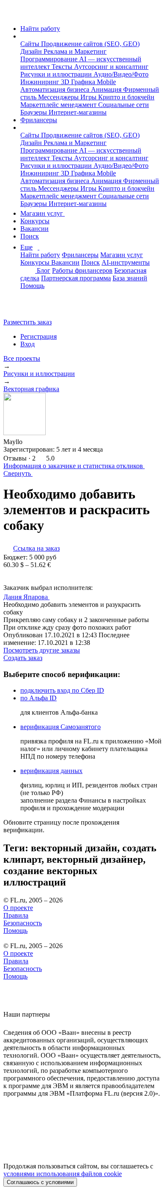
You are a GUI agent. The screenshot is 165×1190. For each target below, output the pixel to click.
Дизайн (32, 51)
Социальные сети (123, 104)
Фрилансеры (38, 119)
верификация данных (51, 770)
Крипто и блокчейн (126, 97)
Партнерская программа (76, 278)
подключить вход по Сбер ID (62, 690)
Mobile (106, 81)
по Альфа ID (38, 698)
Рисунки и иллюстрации (57, 74)
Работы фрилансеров (82, 270)
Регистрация (38, 336)
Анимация (107, 89)
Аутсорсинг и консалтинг (111, 66)
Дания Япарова (26, 596)
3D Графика (79, 81)
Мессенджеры (59, 97)
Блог (43, 270)
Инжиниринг (40, 81)
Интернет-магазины (78, 112)
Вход (27, 344)
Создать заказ (22, 657)
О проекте (18, 907)
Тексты (63, 66)
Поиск (29, 236)
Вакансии (34, 228)
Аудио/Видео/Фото (121, 74)
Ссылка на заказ (36, 548)
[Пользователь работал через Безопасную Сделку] (30, 441)
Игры (89, 97)
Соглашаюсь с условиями (40, 1182)
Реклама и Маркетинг (75, 51)
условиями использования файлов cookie (62, 1173)
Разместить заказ (27, 322)
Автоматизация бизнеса (55, 89)
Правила (15, 915)
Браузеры (34, 112)
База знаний (130, 278)
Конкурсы (35, 221)
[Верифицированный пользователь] (57, 596)
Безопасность (22, 923)
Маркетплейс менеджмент (59, 104)
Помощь (32, 285)
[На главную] (11, 14)
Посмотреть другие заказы (41, 650)
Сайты (30, 43)
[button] (22, 36)
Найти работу (40, 28)
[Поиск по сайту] (27, 307)
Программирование (49, 59)
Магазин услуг (42, 213)
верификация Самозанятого (60, 726)
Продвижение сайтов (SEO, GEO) (90, 43)
